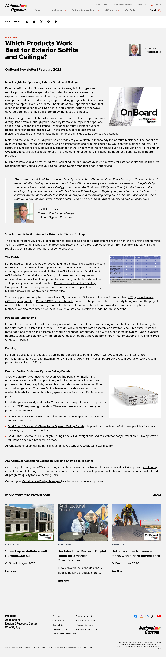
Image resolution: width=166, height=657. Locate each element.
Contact (142, 5)
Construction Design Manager (69, 166)
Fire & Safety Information (64, 633)
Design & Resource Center (84, 10)
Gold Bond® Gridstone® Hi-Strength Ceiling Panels (40, 436)
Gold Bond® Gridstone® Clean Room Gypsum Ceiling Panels (46, 426)
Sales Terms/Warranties (87, 620)
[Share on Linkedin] (56, 21)
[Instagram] (141, 616)
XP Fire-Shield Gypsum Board (44, 267)
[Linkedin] (147, 616)
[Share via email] (27, 21)
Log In (157, 5)
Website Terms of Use (86, 629)
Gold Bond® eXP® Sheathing (62, 271)
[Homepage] (16, 8)
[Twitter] (152, 616)
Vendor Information (85, 625)
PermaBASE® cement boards (54, 301)
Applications (57, 10)
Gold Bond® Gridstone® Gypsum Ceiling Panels (45, 376)
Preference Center (85, 616)
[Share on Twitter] (41, 21)
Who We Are (130, 10)
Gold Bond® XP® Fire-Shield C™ (46, 336)
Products (39, 10)
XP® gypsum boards (140, 297)
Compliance (58, 620)
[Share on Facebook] (34, 21)
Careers (56, 616)
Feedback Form (59, 629)
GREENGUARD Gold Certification (92, 446)
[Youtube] (159, 616)
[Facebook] (135, 616)
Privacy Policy (46, 647)
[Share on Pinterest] (48, 21)
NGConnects (111, 10)
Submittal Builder (123, 5)
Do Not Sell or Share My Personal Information (73, 647)
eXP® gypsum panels (18, 301)
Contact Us (57, 625)
